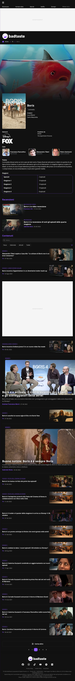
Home (7, 41)
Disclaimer (46, 668)
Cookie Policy (38, 668)
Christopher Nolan (14, 268)
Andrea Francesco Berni (10, 404)
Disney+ (5, 251)
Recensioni (28, 220)
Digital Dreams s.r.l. (24, 671)
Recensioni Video (30, 204)
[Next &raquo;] (46, 649)
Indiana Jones (7, 344)
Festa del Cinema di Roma (16, 478)
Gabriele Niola (28, 226)
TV (12, 41)
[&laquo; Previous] (28, 649)
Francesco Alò (28, 209)
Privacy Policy (29, 668)
